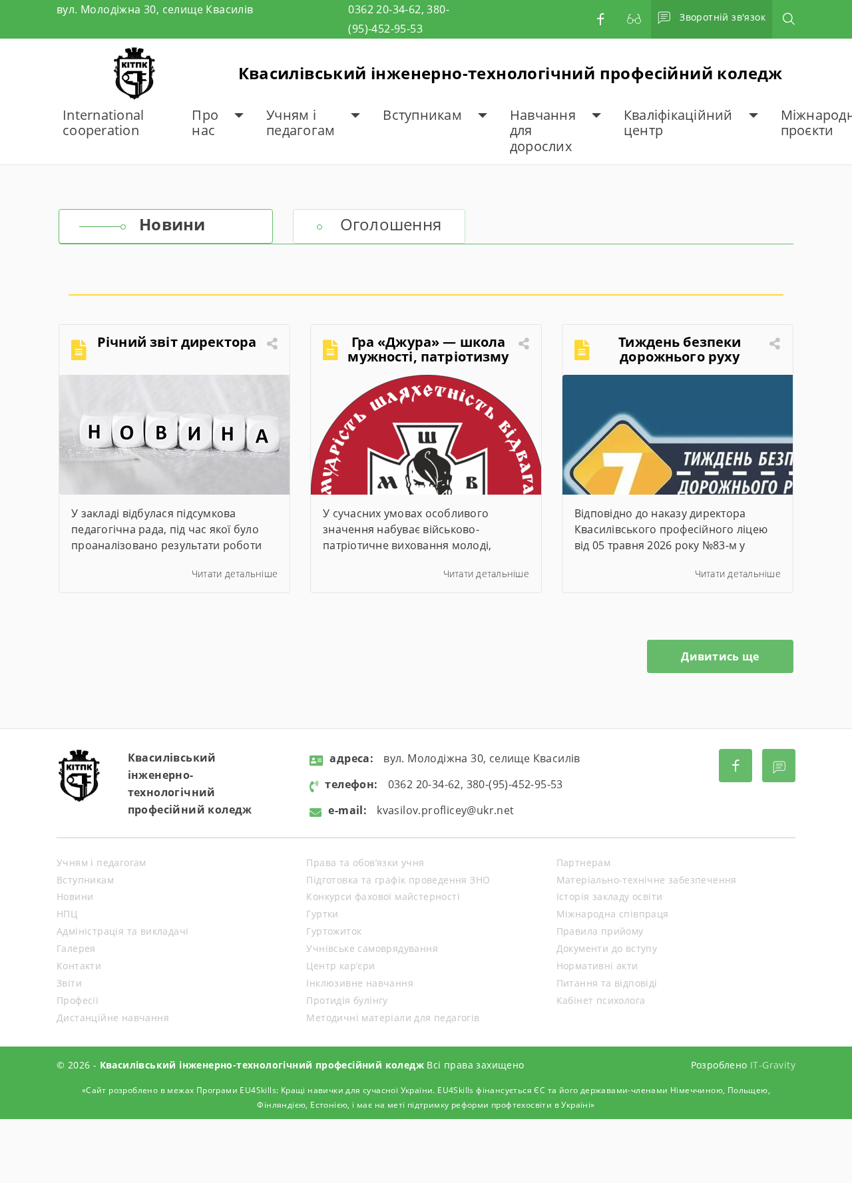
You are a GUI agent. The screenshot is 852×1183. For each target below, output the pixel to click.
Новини (75, 896)
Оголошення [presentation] (391, 224)
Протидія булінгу (346, 1000)
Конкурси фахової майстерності (383, 896)
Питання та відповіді (607, 983)
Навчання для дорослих (543, 130)
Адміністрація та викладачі (122, 931)
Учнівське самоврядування (372, 948)
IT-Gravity (772, 1065)
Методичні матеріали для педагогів (392, 1017)
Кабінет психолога (601, 1000)
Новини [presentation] (172, 224)
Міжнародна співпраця (612, 913)
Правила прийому (600, 931)
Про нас (205, 122)
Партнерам (583, 862)
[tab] (166, 226)
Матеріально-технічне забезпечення (646, 879)
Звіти (69, 983)
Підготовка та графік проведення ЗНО (398, 879)
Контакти (79, 965)
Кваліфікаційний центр (678, 122)
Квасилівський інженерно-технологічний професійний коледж (510, 73)
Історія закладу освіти (609, 896)
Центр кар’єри (340, 965)
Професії (78, 1000)
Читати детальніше (235, 573)
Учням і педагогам (300, 122)
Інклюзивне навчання (359, 983)
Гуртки (322, 913)
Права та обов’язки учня (365, 862)
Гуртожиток (333, 931)
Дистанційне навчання (113, 1017)
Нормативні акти (597, 965)
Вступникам (422, 114)
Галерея (76, 948)
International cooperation (103, 122)
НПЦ (67, 913)
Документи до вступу (607, 948)
